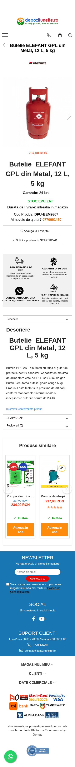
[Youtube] (41, 619)
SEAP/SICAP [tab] (14, 418)
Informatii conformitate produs (24, 409)
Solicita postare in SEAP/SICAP (36, 240)
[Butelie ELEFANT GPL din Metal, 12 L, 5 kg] (37, 112)
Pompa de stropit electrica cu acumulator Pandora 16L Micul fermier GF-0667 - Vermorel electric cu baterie (54, 496)
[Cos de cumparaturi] (60, 35)
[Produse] (5, 36)
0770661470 (40, 645)
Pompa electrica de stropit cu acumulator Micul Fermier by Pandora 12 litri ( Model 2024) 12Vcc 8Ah (20, 496)
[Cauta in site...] (70, 35)
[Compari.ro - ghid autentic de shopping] (37, 751)
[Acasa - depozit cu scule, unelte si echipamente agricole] (37, 21)
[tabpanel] (37, 112)
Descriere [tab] (12, 319)
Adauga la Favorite (36, 231)
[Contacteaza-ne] (49, 35)
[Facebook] (33, 619)
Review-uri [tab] (14, 425)
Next (68, 116)
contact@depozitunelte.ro (40, 650)
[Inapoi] (3, 45)
